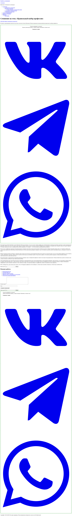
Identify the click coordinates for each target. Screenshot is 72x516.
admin (6, 21)
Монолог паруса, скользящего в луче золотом (11, 274)
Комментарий (3, 284)
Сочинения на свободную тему (11, 10)
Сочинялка (2, 2)
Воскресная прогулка (7, 271)
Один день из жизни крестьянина (9, 275)
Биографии (7, 15)
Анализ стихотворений (7, 12)
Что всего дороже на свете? (8, 273)
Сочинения (5, 6)
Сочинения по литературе (10, 7)
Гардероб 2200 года (6, 272)
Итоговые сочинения (9, 8)
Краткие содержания (7, 13)
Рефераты (4, 14)
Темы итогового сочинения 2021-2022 (14, 9)
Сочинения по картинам (9, 11)
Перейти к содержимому (5, 0)
